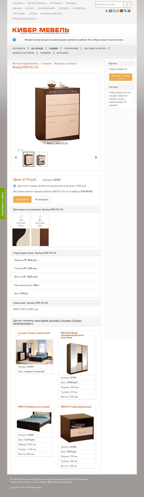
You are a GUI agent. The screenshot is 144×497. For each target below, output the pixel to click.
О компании (71, 48)
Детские (63, 8)
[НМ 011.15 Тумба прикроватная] (77, 427)
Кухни (29, 8)
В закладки (41, 199)
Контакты (62, 53)
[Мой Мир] (121, 9)
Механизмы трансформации (60, 482)
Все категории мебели (25, 63)
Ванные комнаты (51, 13)
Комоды (70, 3)
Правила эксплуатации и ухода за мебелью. (29, 482)
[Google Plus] (129, 9)
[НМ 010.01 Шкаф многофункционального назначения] (77, 358)
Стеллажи (18, 13)
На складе (37, 48)
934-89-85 (86, 191)
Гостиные (55, 3)
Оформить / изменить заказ (120, 77)
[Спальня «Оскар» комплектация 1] (34, 352)
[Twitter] (114, 9)
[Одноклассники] (118, 9)
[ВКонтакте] (110, 9)
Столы (32, 13)
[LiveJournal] (125, 9)
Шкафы (17, 8)
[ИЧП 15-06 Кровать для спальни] (34, 422)
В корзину (22, 199)
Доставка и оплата (95, 48)
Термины (45, 53)
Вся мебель (19, 48)
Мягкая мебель (36, 3)
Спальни (18, 3)
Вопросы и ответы (23, 53)
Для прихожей (46, 8)
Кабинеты (78, 8)
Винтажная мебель (24, 19)
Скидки (53, 48)
